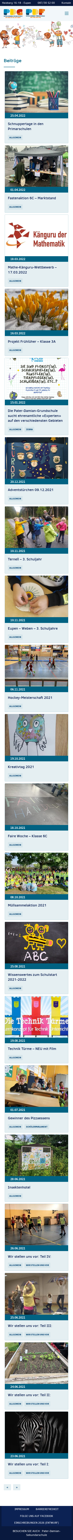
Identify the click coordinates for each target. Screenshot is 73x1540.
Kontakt (66, 3)
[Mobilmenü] (67, 13)
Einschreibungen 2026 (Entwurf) (36, 1523)
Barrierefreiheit (47, 1509)
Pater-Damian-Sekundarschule (43, 1533)
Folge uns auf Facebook (36, 1516)
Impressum (22, 1509)
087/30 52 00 (46, 3)
